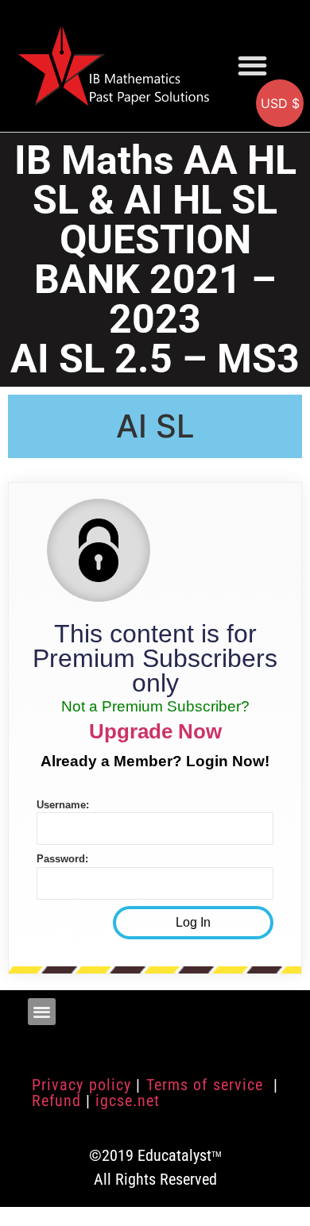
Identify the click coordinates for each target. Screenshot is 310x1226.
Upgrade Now (155, 731)
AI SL (155, 426)
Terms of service (207, 1084)
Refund (56, 1100)
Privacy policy (81, 1084)
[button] (252, 65)
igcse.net (127, 1100)
